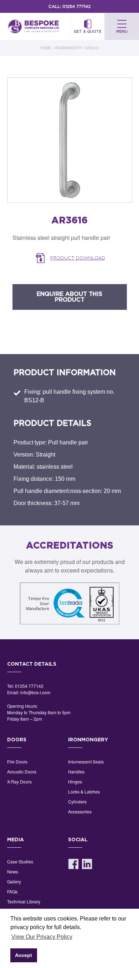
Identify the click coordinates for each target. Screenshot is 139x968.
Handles (76, 771)
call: (69, 7)
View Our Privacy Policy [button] (41, 937)
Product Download (77, 257)
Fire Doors (17, 761)
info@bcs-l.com (35, 692)
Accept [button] (23, 955)
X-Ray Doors (19, 781)
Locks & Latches (84, 791)
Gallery (14, 881)
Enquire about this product (69, 297)
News (12, 871)
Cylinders (77, 801)
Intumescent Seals (86, 761)
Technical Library (23, 901)
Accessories (80, 811)
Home (46, 47)
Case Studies (20, 861)
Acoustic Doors (21, 771)
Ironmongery (68, 47)
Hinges (75, 781)
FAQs (12, 891)
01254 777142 (29, 686)
